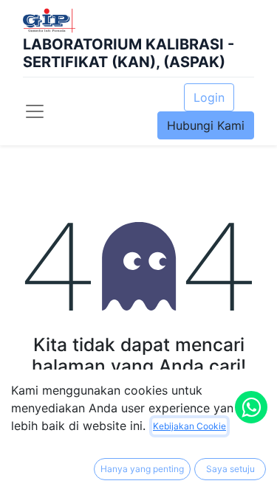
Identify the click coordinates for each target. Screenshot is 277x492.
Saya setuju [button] (230, 468)
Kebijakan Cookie (189, 426)
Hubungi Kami (205, 125)
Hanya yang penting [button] (142, 468)
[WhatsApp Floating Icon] (251, 407)
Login (209, 97)
